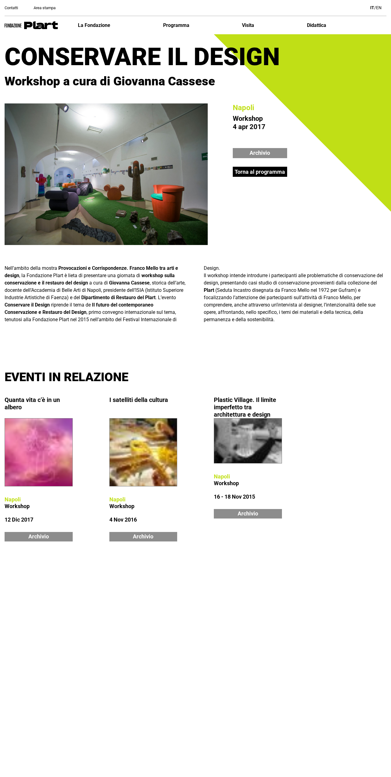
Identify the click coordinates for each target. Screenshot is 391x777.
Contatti (11, 8)
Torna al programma (260, 172)
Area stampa (45, 8)
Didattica (316, 25)
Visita (248, 25)
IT (372, 7)
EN (379, 7)
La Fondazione (94, 25)
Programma (176, 25)
